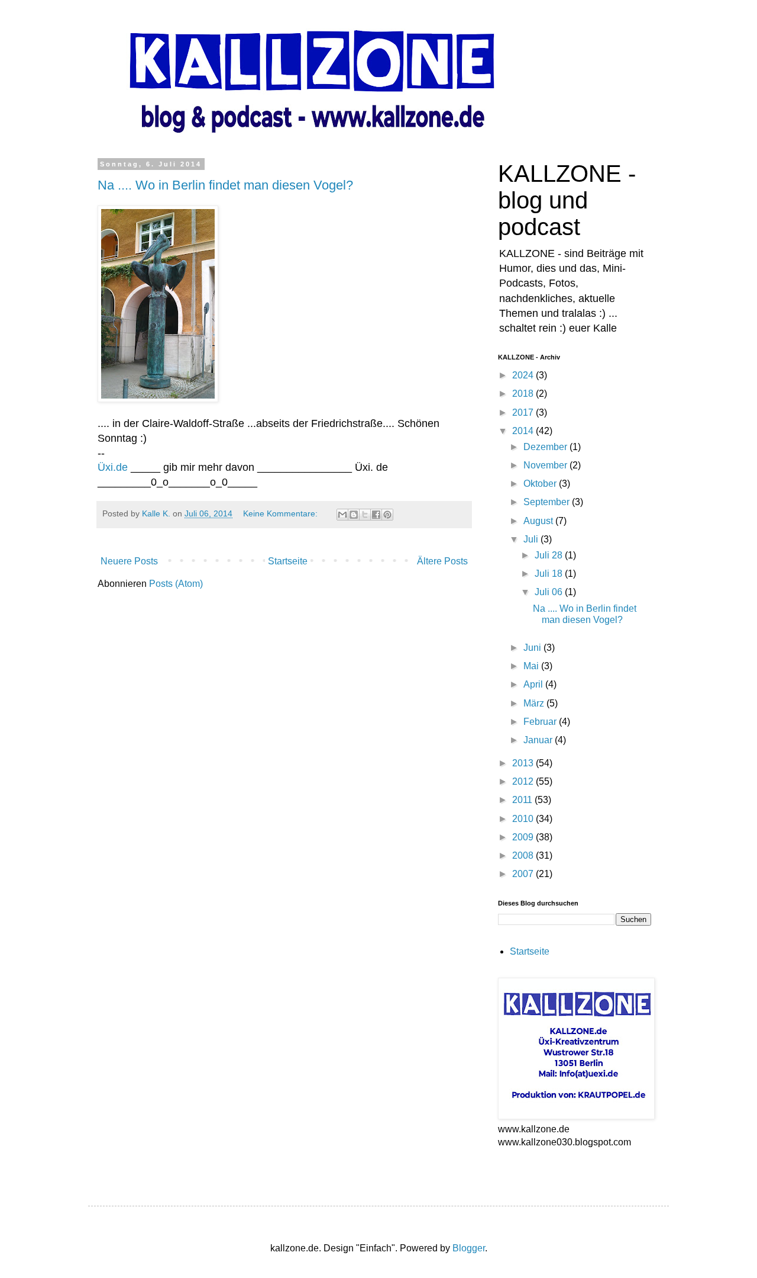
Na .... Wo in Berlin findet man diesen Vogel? (225, 185)
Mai (532, 666)
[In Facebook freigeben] (376, 515)
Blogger (468, 1248)
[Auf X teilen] (365, 515)
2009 (524, 837)
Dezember (546, 447)
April (534, 684)
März (534, 703)
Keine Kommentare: (281, 513)
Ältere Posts (442, 561)
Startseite (288, 561)
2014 (524, 431)
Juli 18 (550, 574)
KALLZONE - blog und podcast (567, 200)
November (546, 465)
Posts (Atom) (176, 584)
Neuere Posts (129, 561)
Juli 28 (550, 555)
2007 (524, 874)
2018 (524, 393)
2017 (524, 412)
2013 (524, 763)
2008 (524, 855)
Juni (533, 648)
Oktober (541, 484)
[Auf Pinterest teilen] (387, 515)
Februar (541, 722)
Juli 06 (550, 592)
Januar (539, 740)
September (547, 502)
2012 (524, 781)
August (539, 521)
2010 (524, 819)
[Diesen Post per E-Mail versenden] (342, 515)
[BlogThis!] (354, 515)
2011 (523, 800)
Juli (532, 539)
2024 (524, 375)
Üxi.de (113, 467)
